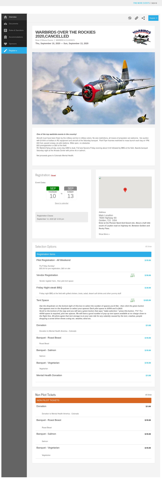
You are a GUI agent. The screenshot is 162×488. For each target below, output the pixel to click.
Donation (41, 325)
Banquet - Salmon (46, 350)
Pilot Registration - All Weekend (53, 260)
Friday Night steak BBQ (49, 287)
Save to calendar (61, 203)
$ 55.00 (148, 260)
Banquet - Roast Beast (48, 337)
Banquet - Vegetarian (47, 363)
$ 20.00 (148, 287)
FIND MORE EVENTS (141, 3)
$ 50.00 (148, 275)
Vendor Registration (47, 275)
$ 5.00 (148, 325)
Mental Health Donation (49, 375)
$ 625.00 (147, 300)
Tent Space (42, 300)
